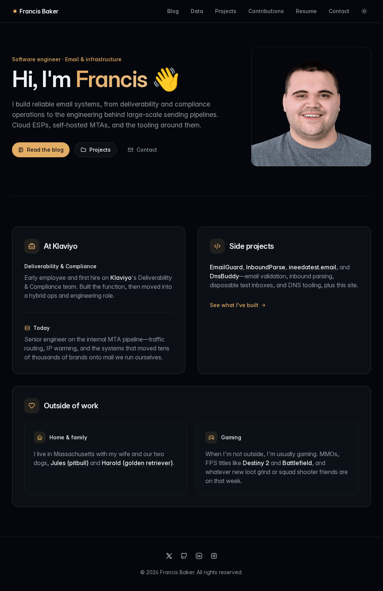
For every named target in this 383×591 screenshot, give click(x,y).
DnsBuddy (224, 276)
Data (197, 11)
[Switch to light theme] (364, 11)
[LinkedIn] (199, 556)
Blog (173, 11)
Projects (225, 11)
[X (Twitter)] (169, 556)
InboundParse (265, 267)
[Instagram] (214, 556)
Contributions (266, 11)
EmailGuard (226, 267)
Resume (306, 11)
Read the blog (45, 149)
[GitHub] (184, 556)
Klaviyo (121, 277)
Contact (339, 11)
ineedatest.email (312, 267)
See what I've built (234, 305)
